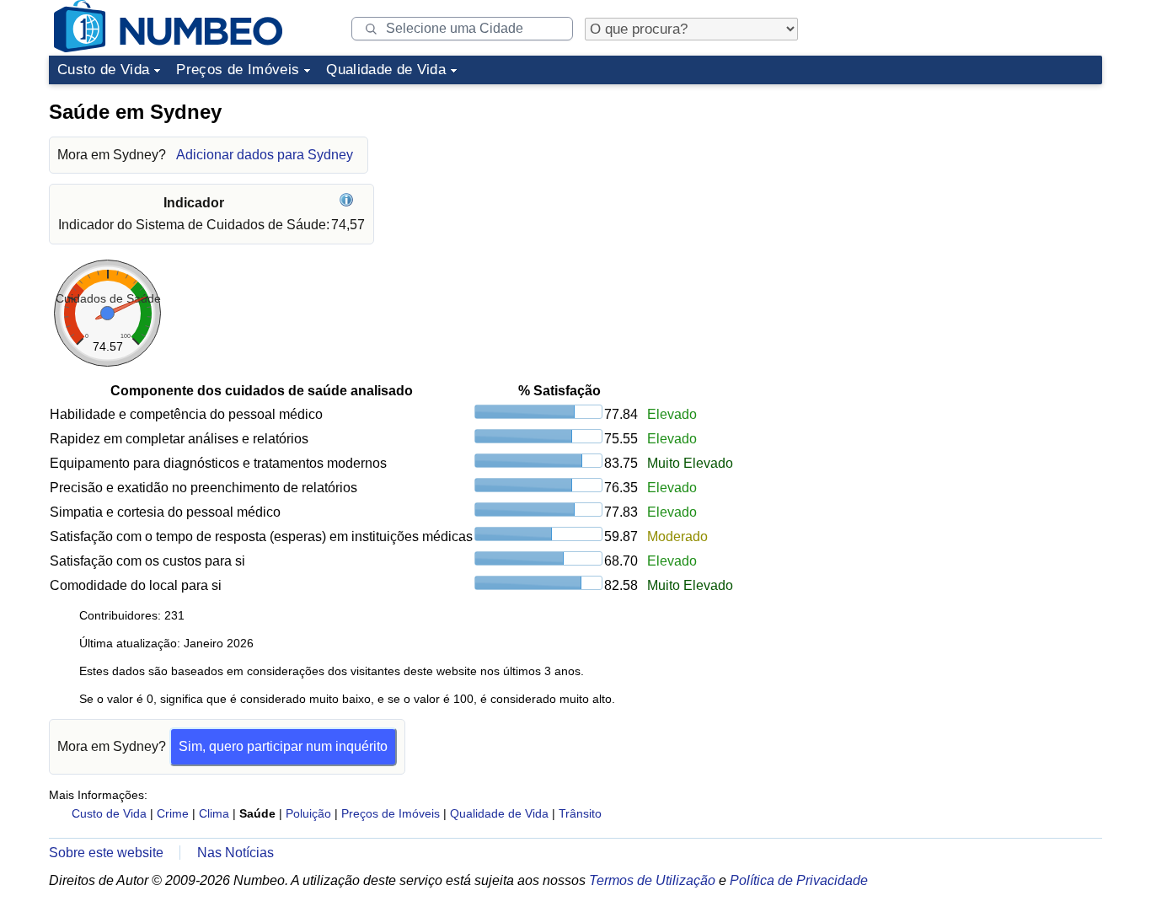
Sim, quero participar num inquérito (283, 746)
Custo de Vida (103, 70)
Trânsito (580, 813)
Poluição (308, 813)
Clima (214, 813)
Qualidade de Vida (386, 70)
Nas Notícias (235, 852)
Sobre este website (106, 852)
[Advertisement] (975, 197)
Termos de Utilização (652, 880)
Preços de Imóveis (237, 70)
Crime (173, 813)
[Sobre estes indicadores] (348, 203)
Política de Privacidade (799, 880)
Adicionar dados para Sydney (264, 155)
